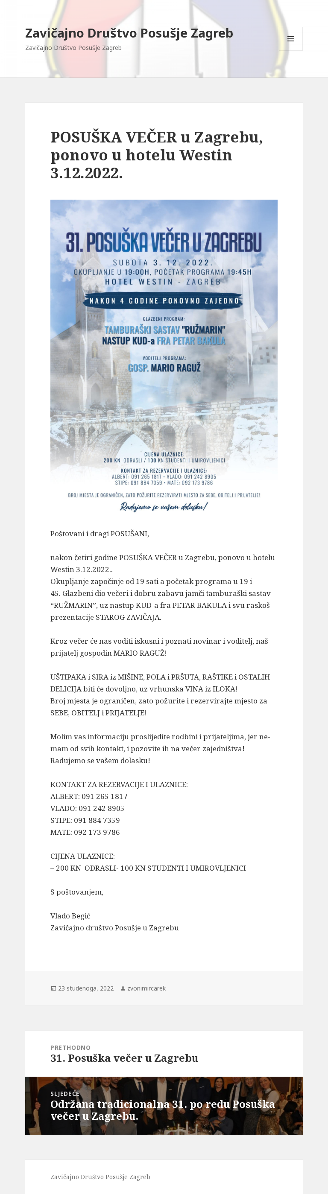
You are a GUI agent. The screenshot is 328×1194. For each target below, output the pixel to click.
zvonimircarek (146, 988)
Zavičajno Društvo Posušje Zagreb (129, 32)
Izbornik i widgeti (291, 50)
